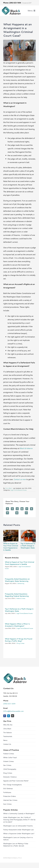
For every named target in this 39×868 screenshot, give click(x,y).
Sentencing (20, 583)
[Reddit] (17, 509)
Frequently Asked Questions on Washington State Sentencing (17, 580)
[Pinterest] (7, 513)
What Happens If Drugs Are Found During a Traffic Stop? (18, 640)
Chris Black (8, 488)
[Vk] (17, 513)
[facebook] (4, 715)
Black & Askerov (26, 448)
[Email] (26, 513)
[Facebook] (7, 509)
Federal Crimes (20, 598)
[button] (4, 540)
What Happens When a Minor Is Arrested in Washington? (17, 625)
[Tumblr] (31, 509)
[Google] (12, 715)
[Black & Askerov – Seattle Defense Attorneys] (11, 7)
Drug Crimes (20, 643)
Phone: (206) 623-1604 (12, 3)
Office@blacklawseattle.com (13, 711)
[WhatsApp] (27, 509)
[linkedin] (8, 715)
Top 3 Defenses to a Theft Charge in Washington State (28, 545)
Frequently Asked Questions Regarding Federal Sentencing (17, 595)
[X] (12, 509)
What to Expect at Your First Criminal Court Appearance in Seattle (10, 546)
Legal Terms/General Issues (18, 490)
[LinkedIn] (22, 509)
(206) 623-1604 (9, 704)
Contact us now (20, 479)
